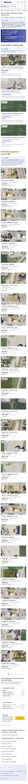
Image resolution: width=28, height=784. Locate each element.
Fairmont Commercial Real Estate (9, 735)
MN (6, 725)
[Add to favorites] (24, 56)
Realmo (7, 2)
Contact (11, 773)
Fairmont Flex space (6, 743)
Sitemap (6, 773)
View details (13, 65)
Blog (24, 771)
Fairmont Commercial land (8, 751)
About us (3, 771)
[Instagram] (8, 767)
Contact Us (20, 718)
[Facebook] (2, 767)
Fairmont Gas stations (7, 754)
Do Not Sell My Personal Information (9, 775)
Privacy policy (19, 771)
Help (2, 773)
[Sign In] (25, 2)
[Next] (18, 674)
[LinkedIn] (5, 767)
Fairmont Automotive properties (9, 741)
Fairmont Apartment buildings (9, 748)
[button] (17, 6)
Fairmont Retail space (7, 759)
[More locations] (25, 17)
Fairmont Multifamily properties (9, 756)
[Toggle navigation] (2, 2)
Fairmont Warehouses (7, 746)
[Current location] (2, 17)
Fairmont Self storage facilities (9, 761)
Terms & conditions (10, 771)
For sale (2, 725)
